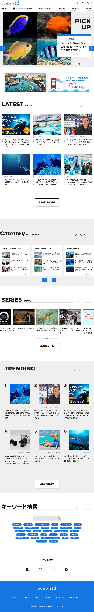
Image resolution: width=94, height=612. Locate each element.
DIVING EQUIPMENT (72, 137)
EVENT (68, 177)
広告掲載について (60, 597)
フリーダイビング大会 (23, 531)
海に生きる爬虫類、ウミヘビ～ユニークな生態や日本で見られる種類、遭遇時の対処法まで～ (76, 458)
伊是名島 (28, 524)
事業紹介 (37, 597)
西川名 (35, 538)
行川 (54, 528)
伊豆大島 (53, 541)
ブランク (53, 534)
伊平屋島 (16, 524)
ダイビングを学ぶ (89, 10)
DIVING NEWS (8, 137)
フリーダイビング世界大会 (50, 538)
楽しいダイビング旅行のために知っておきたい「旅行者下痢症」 (41, 268)
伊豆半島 (74, 531)
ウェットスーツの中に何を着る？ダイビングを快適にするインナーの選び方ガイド (47, 458)
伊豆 (77, 528)
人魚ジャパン (66, 524)
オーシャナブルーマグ (22, 10)
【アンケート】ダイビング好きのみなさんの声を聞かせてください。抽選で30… (73, 255)
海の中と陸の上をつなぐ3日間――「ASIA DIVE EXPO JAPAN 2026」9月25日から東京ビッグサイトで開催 (79, 182)
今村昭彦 (20, 534)
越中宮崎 (47, 531)
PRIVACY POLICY (75, 597)
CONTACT (47, 597)
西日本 (74, 538)
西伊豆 (74, 534)
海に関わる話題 (62, 10)
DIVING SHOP (39, 137)
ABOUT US (16, 597)
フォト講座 (18, 528)
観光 (55, 524)
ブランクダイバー (22, 538)
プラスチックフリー (42, 524)
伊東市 (64, 534)
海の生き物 (86, 453)
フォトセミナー (66, 528)
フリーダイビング (61, 531)
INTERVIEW (82, 137)
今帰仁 (45, 528)
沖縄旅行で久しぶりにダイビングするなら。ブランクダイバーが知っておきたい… (73, 46)
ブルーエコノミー (45, 10)
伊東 (65, 538)
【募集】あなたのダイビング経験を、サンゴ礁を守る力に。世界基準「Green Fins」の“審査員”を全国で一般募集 (48, 182)
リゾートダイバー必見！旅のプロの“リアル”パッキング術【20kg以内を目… (9, 269)
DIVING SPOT (73, 39)
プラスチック (41, 541)
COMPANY (27, 597)
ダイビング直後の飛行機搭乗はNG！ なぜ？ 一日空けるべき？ (41, 254)
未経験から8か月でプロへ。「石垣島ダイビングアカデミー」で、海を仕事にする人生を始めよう (48, 142)
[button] (44, 280)
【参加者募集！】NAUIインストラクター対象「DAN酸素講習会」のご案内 (42, 262)
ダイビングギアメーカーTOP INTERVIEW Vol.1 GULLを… (9, 254)
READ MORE (14, 275)
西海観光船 (33, 534)
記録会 (37, 531)
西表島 (78, 524)
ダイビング (4, 10)
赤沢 (43, 534)
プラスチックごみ (32, 528)
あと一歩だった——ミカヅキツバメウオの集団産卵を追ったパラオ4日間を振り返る (16, 182)
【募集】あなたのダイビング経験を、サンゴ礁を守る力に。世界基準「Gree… (73, 262)
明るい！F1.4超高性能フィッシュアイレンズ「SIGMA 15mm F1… (10, 261)
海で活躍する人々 (75, 10)
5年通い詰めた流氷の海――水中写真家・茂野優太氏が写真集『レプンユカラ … (74, 269)
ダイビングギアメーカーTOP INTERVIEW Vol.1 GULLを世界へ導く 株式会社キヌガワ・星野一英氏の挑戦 (79, 142)
